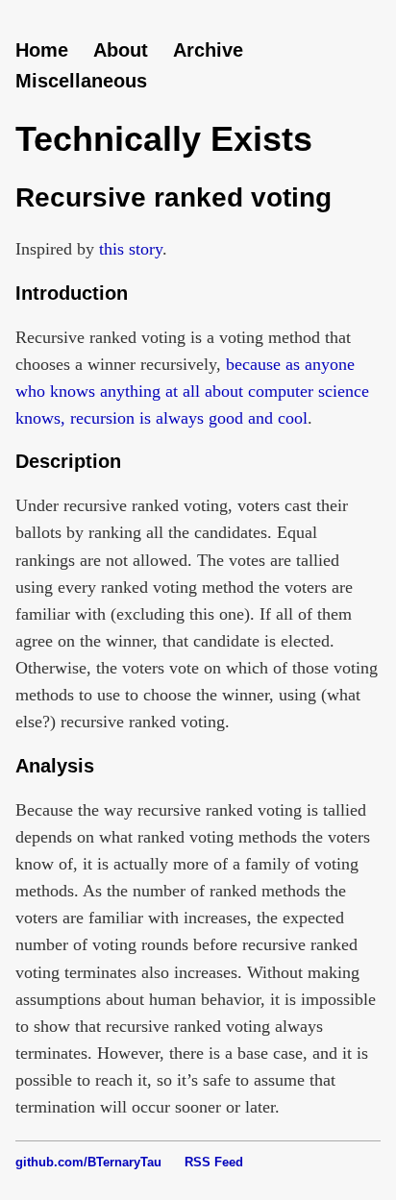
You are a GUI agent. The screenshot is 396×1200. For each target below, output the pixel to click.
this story (130, 248)
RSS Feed (214, 1162)
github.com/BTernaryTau (88, 1162)
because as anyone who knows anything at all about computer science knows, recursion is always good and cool (192, 391)
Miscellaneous (81, 80)
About (120, 50)
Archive (208, 50)
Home (41, 50)
